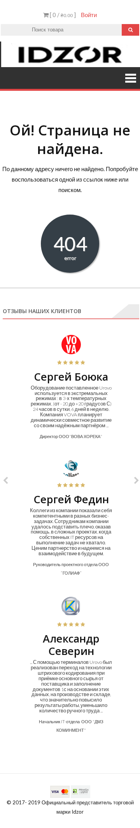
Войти (89, 14)
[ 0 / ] (62, 14)
